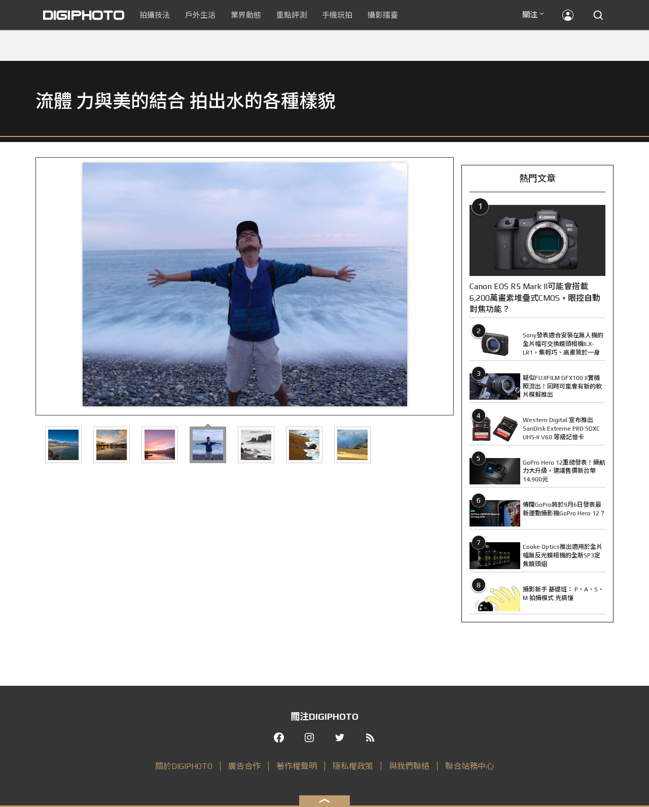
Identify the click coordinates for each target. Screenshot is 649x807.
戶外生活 (200, 15)
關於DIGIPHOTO (183, 766)
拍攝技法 (154, 15)
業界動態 (246, 15)
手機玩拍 (337, 15)
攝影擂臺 (383, 15)
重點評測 (291, 15)
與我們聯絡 (409, 766)
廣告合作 (244, 766)
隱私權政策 (353, 766)
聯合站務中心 (469, 766)
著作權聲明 (296, 766)
